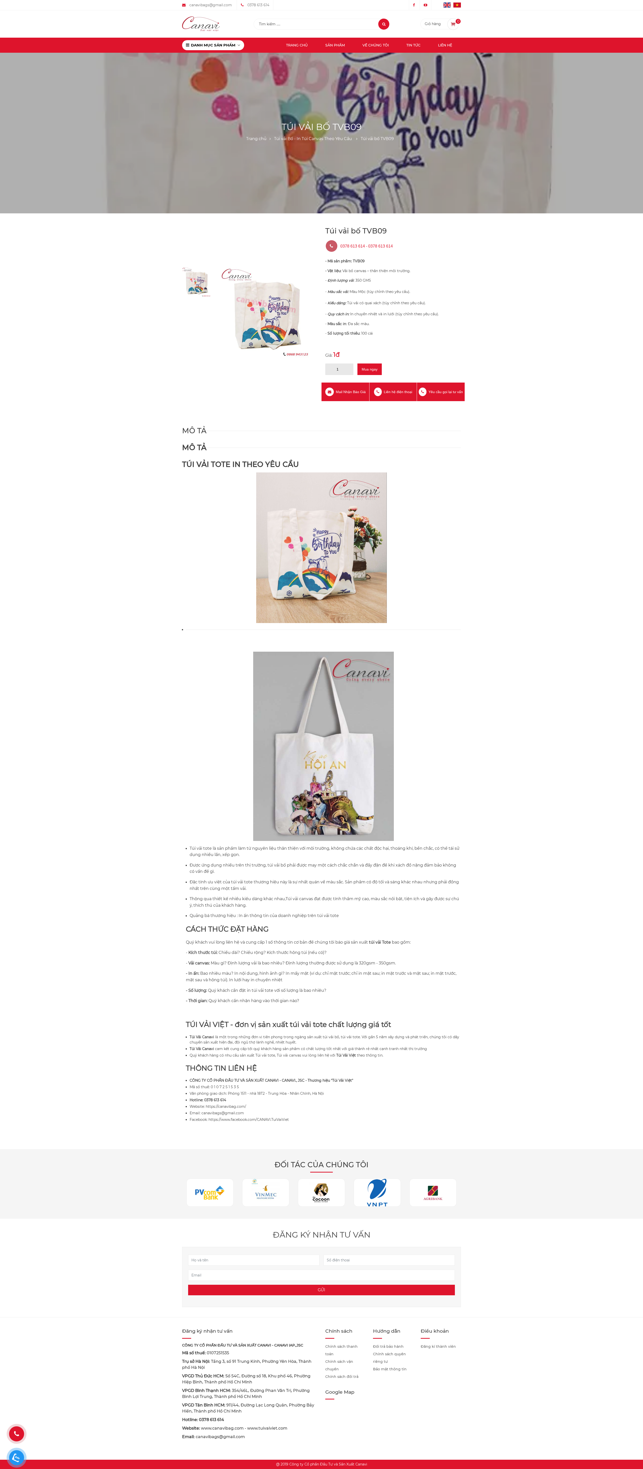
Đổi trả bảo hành (388, 1346)
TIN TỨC (413, 45)
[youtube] (425, 5)
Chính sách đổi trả (341, 1376)
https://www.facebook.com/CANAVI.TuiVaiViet (248, 1119)
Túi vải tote (265, 1055)
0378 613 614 (258, 5)
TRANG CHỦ (297, 45)
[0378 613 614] (16, 1433)
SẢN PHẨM (335, 45)
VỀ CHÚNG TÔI (375, 45)
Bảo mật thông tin (390, 1369)
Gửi (321, 1290)
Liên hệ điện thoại (398, 392)
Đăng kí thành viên (438, 1346)
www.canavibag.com (222, 1428)
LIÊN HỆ (445, 45)
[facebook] (414, 5)
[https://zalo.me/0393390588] (16, 1457)
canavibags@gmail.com (210, 5)
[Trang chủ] (201, 23)
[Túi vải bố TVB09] (266, 313)
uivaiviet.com (273, 1428)
